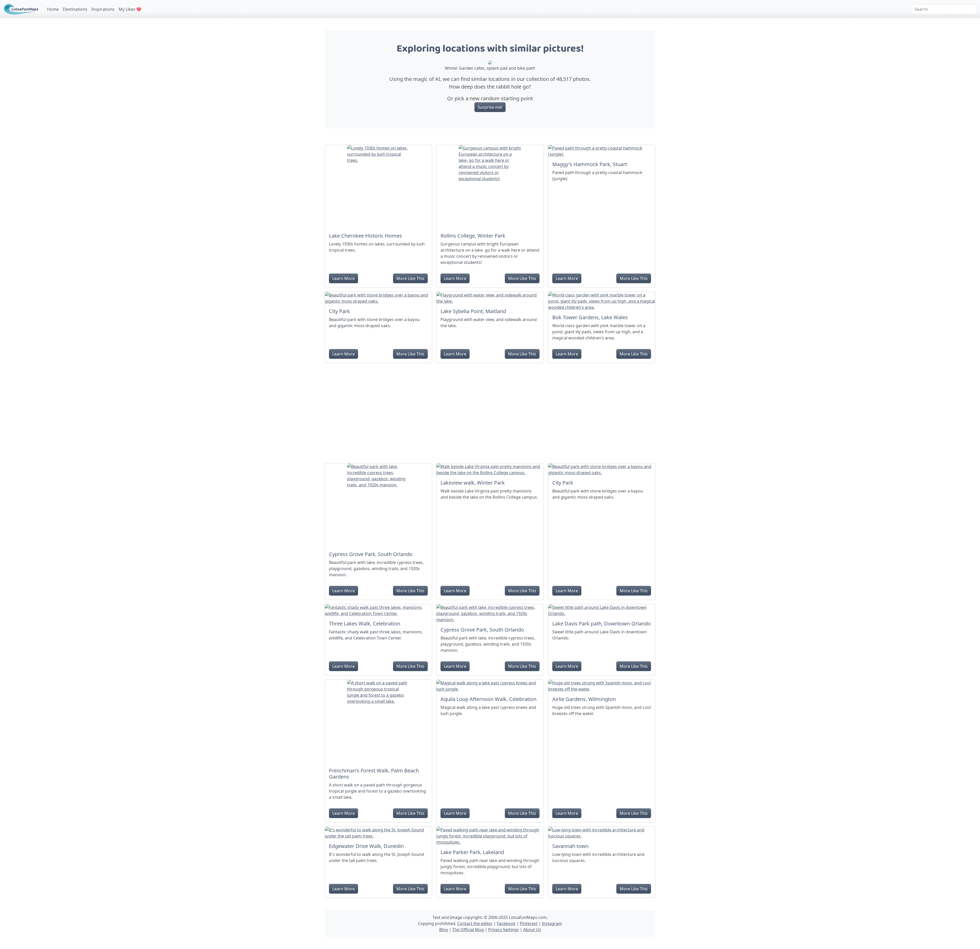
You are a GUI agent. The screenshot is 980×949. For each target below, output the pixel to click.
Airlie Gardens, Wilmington (584, 699)
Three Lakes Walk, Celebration (364, 623)
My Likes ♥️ (130, 9)
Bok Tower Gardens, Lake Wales (590, 317)
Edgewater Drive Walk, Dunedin (366, 846)
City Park (339, 311)
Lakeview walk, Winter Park (472, 482)
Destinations (75, 9)
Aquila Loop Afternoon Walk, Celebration (488, 699)
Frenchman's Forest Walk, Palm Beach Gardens (374, 773)
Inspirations (103, 9)
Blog (443, 929)
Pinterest (528, 923)
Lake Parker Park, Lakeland (472, 852)
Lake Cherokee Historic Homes (365, 235)
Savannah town (570, 846)
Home (53, 9)
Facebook (506, 923)
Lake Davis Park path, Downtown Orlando (601, 623)
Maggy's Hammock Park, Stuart (589, 164)
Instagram (552, 923)
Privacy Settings (503, 929)
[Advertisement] (490, 411)
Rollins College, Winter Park (472, 235)
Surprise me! (490, 107)
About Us (532, 929)
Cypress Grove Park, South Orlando (370, 554)
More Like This (410, 278)
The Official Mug (468, 929)
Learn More (343, 278)
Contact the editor (475, 923)
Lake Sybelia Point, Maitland (473, 311)
